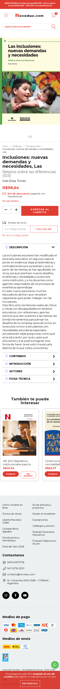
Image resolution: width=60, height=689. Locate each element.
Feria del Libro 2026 (13, 546)
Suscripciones (40, 519)
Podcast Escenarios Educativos (43, 533)
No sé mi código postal (15, 235)
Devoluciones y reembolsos (11, 539)
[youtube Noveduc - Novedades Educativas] (24, 595)
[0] (53, 16)
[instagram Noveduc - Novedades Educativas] (6, 595)
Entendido (30, 683)
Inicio (5, 146)
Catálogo (17, 146)
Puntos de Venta (11, 513)
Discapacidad (32, 146)
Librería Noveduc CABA (11, 521)
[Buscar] (53, 26)
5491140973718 (15, 562)
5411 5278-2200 (15, 568)
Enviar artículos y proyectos (41, 506)
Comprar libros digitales (10, 530)
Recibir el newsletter (43, 513)
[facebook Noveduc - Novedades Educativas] (15, 595)
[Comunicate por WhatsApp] (54, 664)
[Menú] (6, 15)
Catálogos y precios (43, 525)
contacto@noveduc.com (21, 574)
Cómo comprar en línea (12, 506)
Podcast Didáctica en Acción (44, 542)
